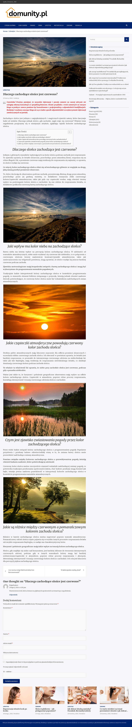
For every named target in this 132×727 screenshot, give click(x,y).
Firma (40, 25)
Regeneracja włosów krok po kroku (102, 51)
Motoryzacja (59, 25)
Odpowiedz (13, 595)
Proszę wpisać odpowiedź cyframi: (15, 667)
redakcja (16, 98)
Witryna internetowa (10, 653)
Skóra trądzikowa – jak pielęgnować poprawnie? (106, 55)
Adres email (8, 643)
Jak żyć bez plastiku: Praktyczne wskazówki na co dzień (109, 84)
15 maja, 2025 (39, 714)
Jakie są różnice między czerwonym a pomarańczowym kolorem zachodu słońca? (44, 143)
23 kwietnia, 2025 (73, 714)
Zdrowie (69, 25)
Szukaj (126, 39)
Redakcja (78, 25)
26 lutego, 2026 (7, 714)
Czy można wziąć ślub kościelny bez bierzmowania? (21, 571)
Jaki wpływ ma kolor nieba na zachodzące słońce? (34, 137)
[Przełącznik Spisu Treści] (68, 132)
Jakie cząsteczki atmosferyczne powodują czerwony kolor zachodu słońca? (42, 139)
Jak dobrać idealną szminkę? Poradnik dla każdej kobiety (79, 710)
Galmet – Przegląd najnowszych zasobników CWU (107, 95)
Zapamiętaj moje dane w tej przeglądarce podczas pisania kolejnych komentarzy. (35, 662)
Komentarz (7, 608)
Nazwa (6, 634)
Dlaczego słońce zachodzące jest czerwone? (32, 135)
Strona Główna (10, 25)
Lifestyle (48, 25)
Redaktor (17, 714)
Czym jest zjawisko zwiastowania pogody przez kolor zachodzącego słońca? (43, 141)
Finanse (32, 25)
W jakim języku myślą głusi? (71, 570)
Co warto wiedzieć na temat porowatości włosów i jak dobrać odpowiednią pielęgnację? (113, 711)
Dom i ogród (23, 25)
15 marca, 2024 (7, 98)
